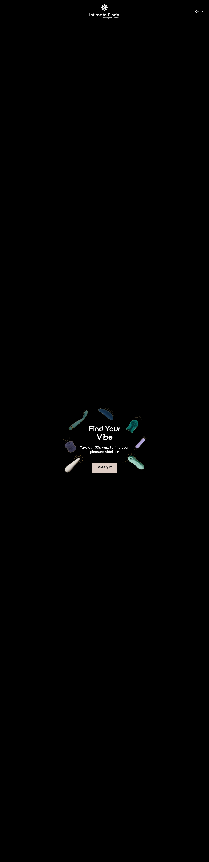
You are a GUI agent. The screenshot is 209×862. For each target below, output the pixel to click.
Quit (199, 11)
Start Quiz (104, 467)
